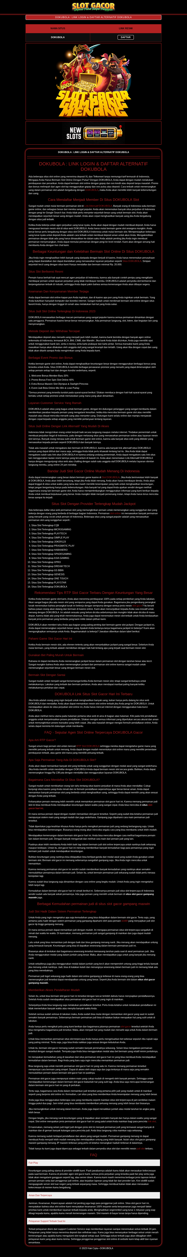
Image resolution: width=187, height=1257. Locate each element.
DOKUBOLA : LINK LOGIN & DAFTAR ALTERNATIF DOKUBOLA (93, 17)
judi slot (141, 1148)
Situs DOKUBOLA (131, 261)
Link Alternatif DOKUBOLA (98, 206)
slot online (115, 513)
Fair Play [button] (33, 1163)
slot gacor (137, 605)
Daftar (126, 37)
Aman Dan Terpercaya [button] (40, 1195)
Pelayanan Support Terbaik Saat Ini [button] (47, 1221)
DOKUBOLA (91, 190)
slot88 (124, 921)
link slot (152, 1121)
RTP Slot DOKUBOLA (87, 746)
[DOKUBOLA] (93, 11)
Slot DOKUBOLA (111, 477)
